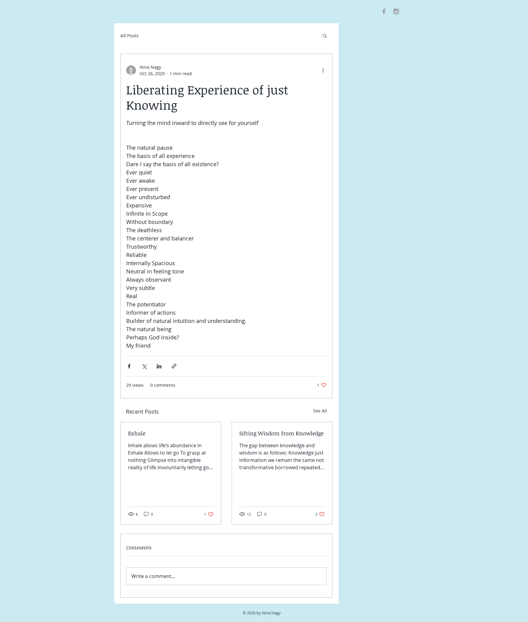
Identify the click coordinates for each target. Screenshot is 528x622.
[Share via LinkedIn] (159, 366)
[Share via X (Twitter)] (144, 366)
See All (320, 411)
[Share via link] (174, 366)
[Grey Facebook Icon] (384, 11)
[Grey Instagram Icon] (396, 11)
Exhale (136, 433)
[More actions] (323, 70)
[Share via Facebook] (129, 366)
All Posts (129, 35)
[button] (325, 35)
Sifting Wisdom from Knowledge (281, 433)
